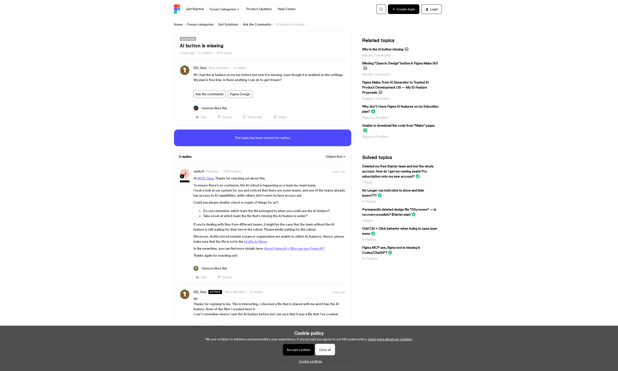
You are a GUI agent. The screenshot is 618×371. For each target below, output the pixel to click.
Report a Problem (375, 117)
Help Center (287, 9)
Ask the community (210, 94)
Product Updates (259, 9)
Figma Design (240, 94)
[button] (403, 9)
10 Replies (370, 259)
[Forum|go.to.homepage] (177, 9)
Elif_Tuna (199, 68)
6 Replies (369, 201)
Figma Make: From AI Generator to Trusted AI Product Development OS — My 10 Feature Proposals (395, 87)
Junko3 (198, 171)
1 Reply (367, 182)
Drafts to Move (255, 241)
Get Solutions (228, 24)
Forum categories (200, 24)
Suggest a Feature (375, 98)
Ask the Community (257, 24)
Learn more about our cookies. (390, 339)
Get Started (195, 9)
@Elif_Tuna (205, 178)
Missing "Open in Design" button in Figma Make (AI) (400, 63)
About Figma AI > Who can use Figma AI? (294, 248)
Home (178, 24)
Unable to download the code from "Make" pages (398, 125)
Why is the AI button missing (382, 49)
